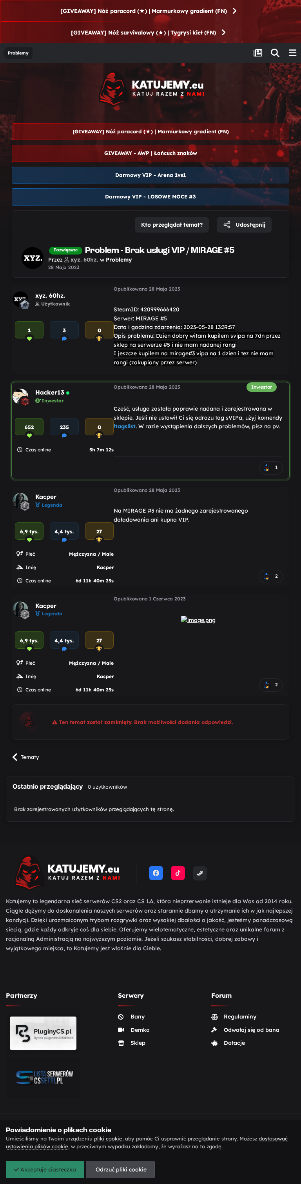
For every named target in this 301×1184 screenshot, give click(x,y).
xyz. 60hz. (50, 295)
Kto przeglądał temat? (172, 224)
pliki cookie (108, 1138)
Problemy (119, 259)
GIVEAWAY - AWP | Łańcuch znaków (150, 153)
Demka (140, 1029)
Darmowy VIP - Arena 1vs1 (150, 175)
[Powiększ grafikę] (198, 619)
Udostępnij (249, 224)
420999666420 (160, 309)
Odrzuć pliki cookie (120, 1169)
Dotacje (234, 1042)
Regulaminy (240, 1016)
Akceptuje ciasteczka (47, 1169)
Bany (138, 1016)
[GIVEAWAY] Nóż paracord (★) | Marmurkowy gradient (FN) (143, 11)
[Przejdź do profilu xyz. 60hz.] (33, 258)
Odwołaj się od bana (251, 1029)
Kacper (45, 496)
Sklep (138, 1042)
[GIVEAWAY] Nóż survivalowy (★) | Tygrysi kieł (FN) (143, 32)
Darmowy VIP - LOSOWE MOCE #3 (150, 196)
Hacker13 (49, 392)
